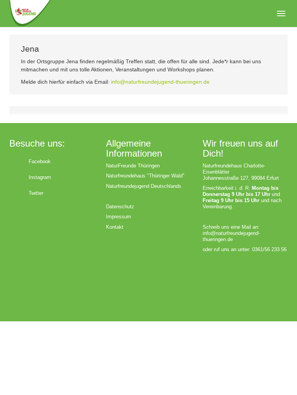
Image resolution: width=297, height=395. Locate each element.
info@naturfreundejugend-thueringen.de (160, 82)
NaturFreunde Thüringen (133, 166)
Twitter (36, 193)
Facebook (40, 161)
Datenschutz (120, 206)
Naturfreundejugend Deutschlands (143, 186)
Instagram (40, 177)
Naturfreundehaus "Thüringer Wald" (145, 176)
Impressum (118, 216)
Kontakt (114, 227)
